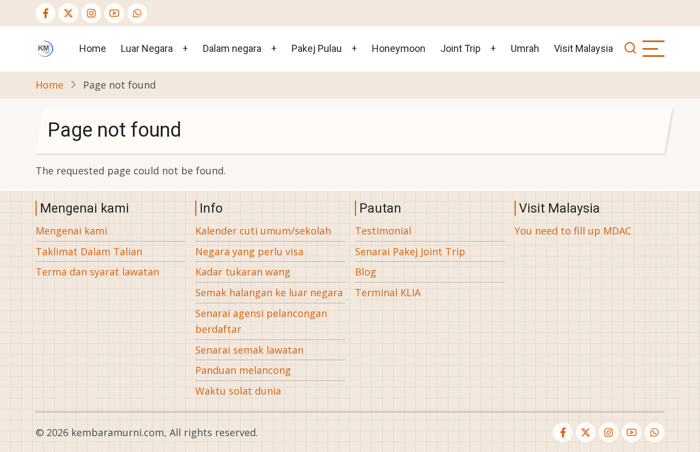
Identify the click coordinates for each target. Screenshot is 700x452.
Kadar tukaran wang (242, 271)
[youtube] (114, 13)
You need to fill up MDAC (573, 230)
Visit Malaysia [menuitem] (583, 48)
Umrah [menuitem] (525, 48)
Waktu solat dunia (238, 390)
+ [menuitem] (185, 48)
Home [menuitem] (92, 48)
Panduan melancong (243, 370)
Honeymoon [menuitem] (398, 48)
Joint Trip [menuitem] (460, 48)
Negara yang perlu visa (249, 251)
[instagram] (91, 13)
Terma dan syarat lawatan (97, 271)
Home (49, 84)
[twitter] (68, 13)
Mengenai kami (71, 230)
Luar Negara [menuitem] (147, 48)
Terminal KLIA (388, 292)
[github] (137, 13)
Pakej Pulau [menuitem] (316, 48)
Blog (365, 271)
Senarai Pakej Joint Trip (410, 251)
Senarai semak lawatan (249, 349)
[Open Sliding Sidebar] (653, 48)
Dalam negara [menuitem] (232, 48)
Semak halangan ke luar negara (269, 292)
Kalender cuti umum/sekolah (263, 230)
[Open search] (630, 49)
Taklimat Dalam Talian (89, 251)
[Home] (45, 47)
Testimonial (383, 230)
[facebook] (45, 13)
